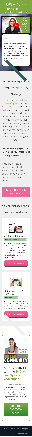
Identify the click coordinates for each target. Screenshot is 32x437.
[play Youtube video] (16, 25)
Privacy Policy (15, 433)
